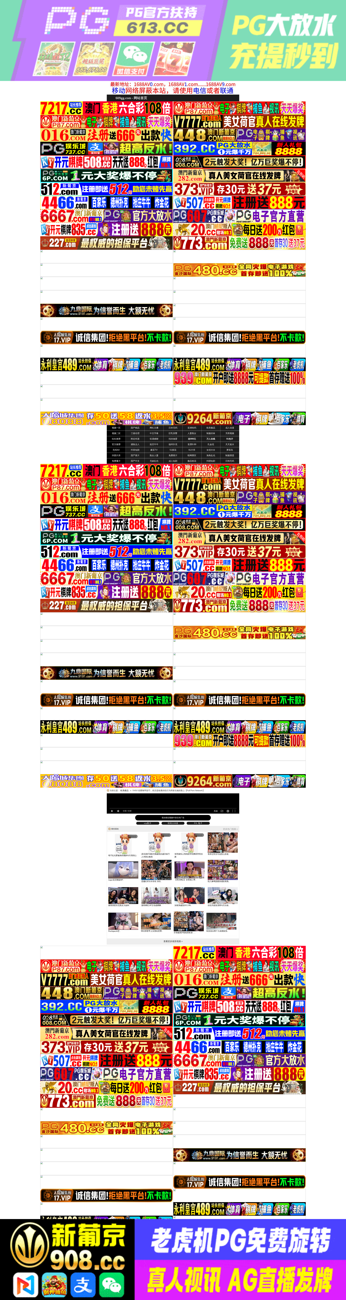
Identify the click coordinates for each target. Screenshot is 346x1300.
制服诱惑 (229, 455)
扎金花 (211, 444)
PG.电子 (198, 823)
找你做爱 (173, 439)
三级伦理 (135, 433)
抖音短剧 (135, 450)
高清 (216, 811)
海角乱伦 (211, 455)
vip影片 (148, 823)
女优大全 (211, 450)
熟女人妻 (154, 455)
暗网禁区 (192, 455)
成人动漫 (229, 428)
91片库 (192, 450)
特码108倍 (173, 823)
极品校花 (192, 461)
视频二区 (116, 433)
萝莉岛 (230, 450)
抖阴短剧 (211, 461)
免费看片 (116, 461)
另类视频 (229, 433)
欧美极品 (211, 428)
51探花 (173, 450)
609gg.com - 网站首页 (131, 98)
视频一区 (116, 428)
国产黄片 (135, 455)
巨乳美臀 (173, 433)
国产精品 (135, 428)
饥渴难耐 (154, 439)
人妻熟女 (192, 433)
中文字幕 (154, 433)
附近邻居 (135, 439)
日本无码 (173, 428)
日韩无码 (229, 461)
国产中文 (135, 461)
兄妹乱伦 (154, 461)
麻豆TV (154, 450)
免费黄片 (173, 455)
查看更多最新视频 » (173, 941)
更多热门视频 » (230, 829)
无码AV (116, 450)
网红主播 (154, 428)
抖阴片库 (116, 455)
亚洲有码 (192, 428)
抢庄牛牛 (154, 444)
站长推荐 (116, 439)
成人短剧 (173, 461)
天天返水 (229, 444)
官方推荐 (116, 444)
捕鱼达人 (135, 444)
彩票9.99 (192, 444)
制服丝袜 (211, 433)
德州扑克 (173, 444)
